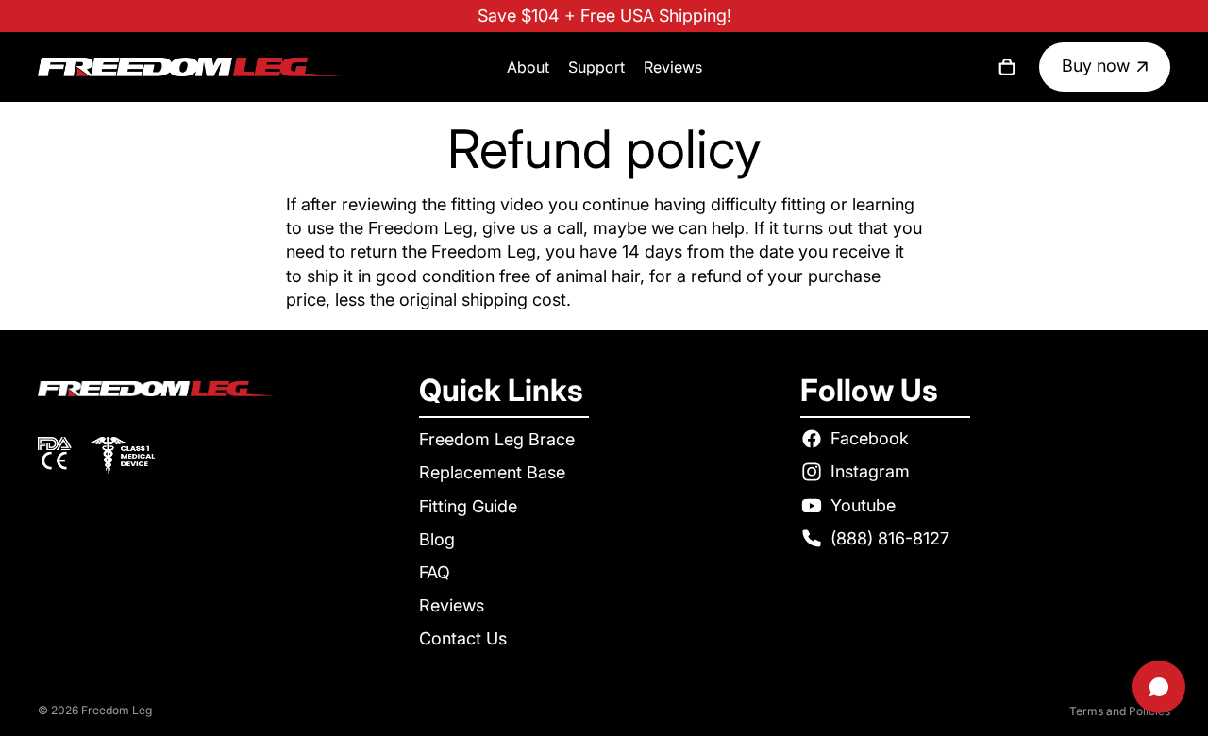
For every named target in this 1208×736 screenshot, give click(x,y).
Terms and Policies (1119, 711)
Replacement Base (492, 472)
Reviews (451, 605)
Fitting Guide (468, 505)
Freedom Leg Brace (497, 439)
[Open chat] (1158, 687)
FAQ (434, 572)
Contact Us (463, 638)
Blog (437, 539)
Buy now (1096, 65)
